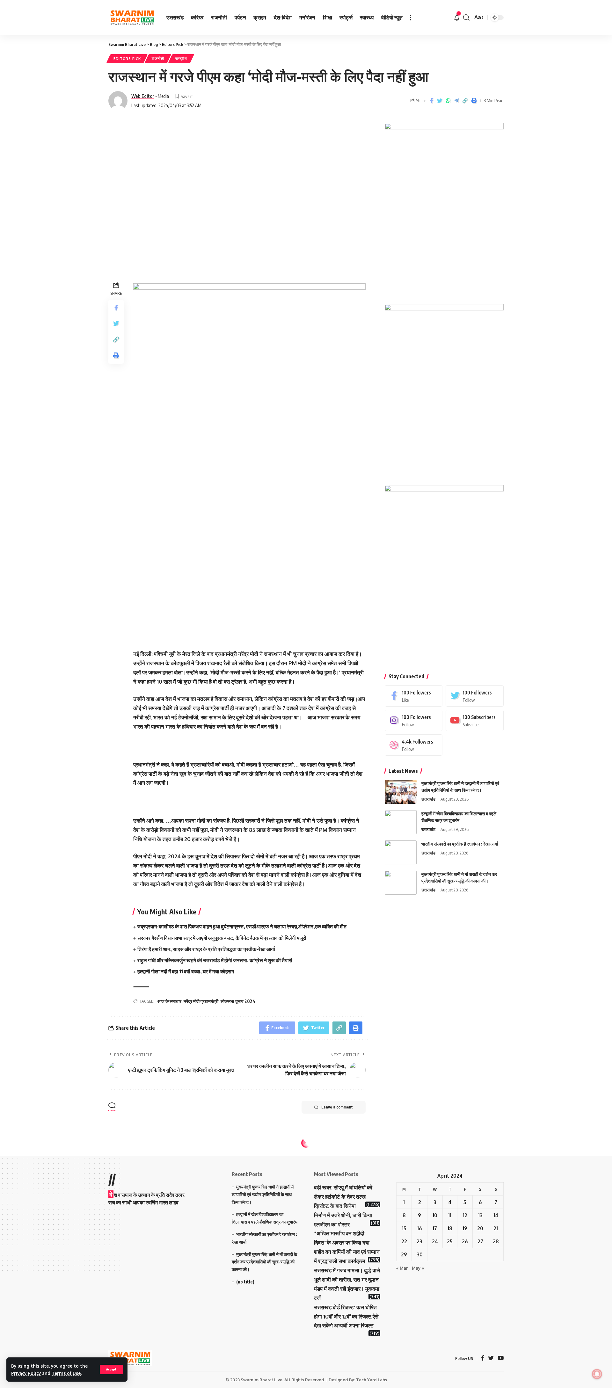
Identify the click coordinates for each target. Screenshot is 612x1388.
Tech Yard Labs (371, 1379)
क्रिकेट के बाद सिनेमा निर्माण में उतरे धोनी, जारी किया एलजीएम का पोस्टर (343, 1215)
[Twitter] (474, 696)
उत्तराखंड (428, 799)
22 (404, 1241)
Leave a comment (337, 1107)
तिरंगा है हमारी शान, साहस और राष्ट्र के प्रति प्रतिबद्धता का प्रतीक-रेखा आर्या (206, 949)
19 (465, 1228)
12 (465, 1215)
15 (404, 1228)
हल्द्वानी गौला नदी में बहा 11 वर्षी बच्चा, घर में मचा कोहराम (185, 971)
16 (419, 1228)
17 (435, 1228)
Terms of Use (66, 1373)
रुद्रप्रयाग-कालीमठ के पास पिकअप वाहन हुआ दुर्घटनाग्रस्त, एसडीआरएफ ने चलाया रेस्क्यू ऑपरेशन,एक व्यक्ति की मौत (241, 926)
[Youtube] (474, 720)
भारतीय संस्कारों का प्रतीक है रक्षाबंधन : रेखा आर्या (459, 844)
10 (435, 1215)
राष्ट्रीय (181, 58)
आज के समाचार (169, 1001)
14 (495, 1215)
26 (465, 1241)
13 (480, 1215)
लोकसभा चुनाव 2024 (238, 1001)
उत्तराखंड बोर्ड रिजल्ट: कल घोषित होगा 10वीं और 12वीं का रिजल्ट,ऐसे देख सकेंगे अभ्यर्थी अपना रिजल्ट (346, 1316)
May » (418, 1268)
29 (404, 1254)
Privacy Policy (26, 1373)
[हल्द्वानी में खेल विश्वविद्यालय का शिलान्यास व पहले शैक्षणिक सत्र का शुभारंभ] (401, 822)
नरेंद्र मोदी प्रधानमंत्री (201, 1001)
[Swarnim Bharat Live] (132, 17)
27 (480, 1241)
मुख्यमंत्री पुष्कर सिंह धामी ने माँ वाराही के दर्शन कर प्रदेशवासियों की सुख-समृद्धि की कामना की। (264, 1262)
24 (435, 1241)
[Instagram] (413, 720)
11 (449, 1215)
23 (419, 1241)
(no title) (245, 1281)
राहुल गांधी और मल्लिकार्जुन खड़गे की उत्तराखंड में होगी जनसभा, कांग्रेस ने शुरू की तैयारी (214, 960)
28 (496, 1241)
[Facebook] (413, 696)
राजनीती (158, 58)
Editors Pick (127, 58)
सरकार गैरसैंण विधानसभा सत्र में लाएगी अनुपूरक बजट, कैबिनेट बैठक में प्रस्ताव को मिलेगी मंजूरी (221, 938)
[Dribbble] (413, 745)
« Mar (402, 1268)
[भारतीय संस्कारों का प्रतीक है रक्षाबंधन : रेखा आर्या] (401, 852)
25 (450, 1241)
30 (420, 1254)
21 (495, 1228)
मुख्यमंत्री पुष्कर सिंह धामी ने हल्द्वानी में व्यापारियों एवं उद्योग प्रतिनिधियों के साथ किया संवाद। (263, 1194)
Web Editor (142, 96)
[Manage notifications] (597, 1374)
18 (450, 1228)
